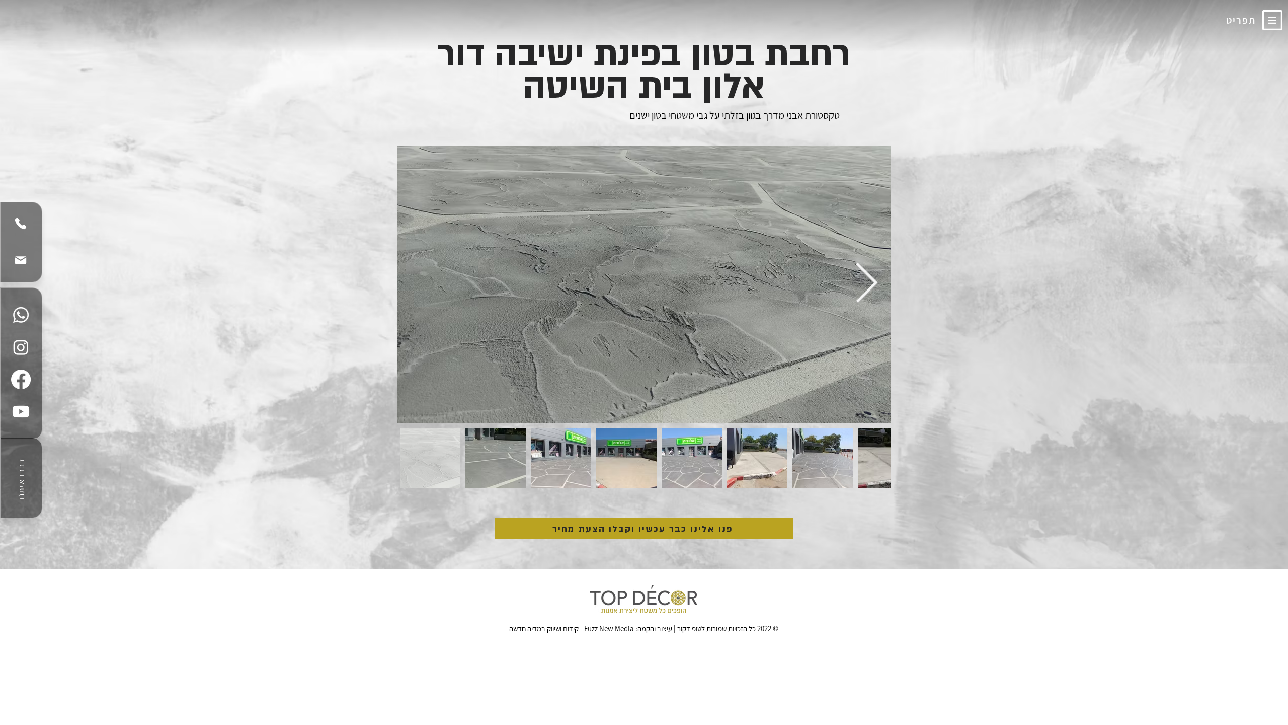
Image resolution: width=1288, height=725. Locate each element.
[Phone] (21, 223)
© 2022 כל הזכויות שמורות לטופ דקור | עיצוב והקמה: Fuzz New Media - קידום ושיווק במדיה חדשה (643, 628)
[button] (1272, 20)
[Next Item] (866, 284)
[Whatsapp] (21, 315)
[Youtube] (21, 411)
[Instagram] (21, 347)
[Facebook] (21, 379)
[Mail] (21, 260)
